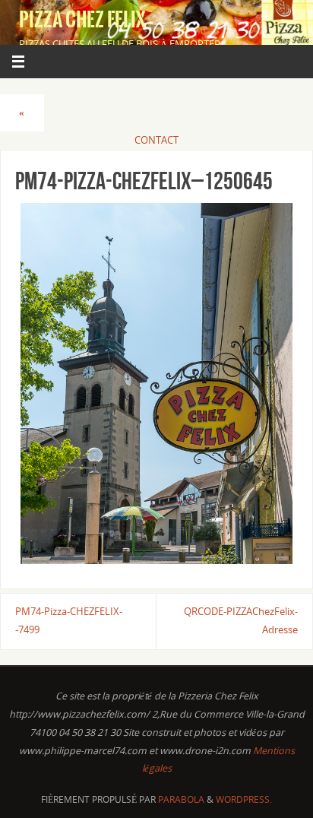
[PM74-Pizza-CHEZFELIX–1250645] (156, 384)
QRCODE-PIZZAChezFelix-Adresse (241, 620)
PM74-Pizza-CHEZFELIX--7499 (68, 620)
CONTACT (156, 140)
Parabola (181, 799)
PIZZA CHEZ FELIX (82, 19)
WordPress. (244, 799)
